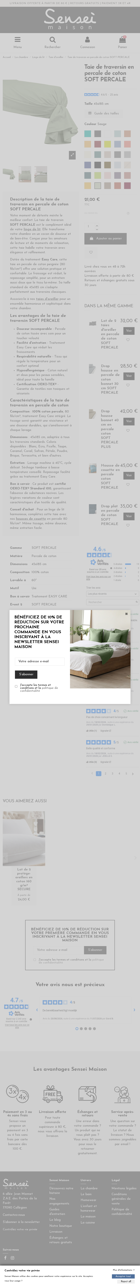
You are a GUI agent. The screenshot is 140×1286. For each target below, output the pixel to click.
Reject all (126, 1281)
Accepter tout (123, 1276)
